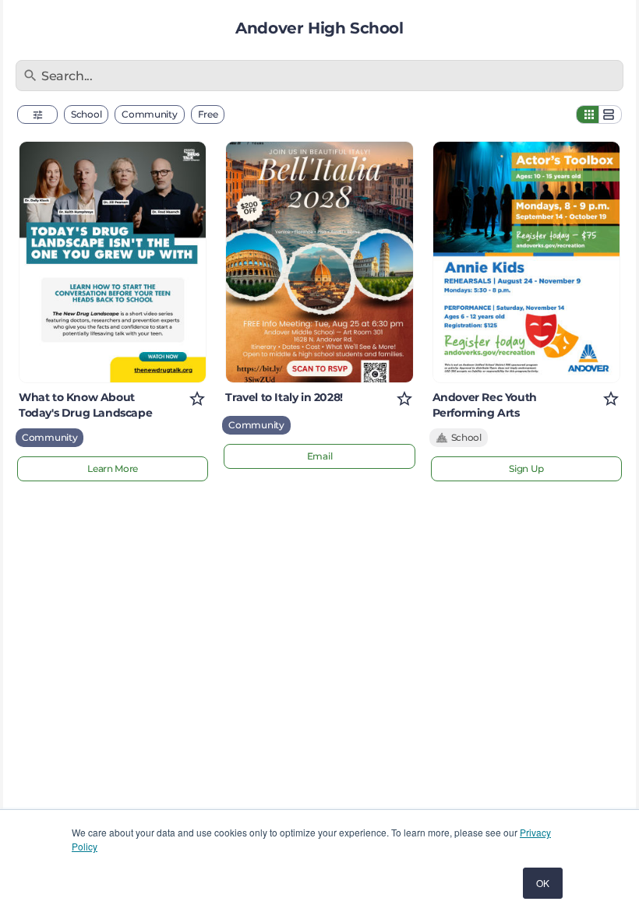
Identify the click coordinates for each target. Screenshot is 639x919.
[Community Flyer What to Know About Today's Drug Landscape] (113, 262)
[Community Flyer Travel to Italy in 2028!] (319, 262)
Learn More (112, 468)
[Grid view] (587, 114)
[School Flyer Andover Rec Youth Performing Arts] (526, 262)
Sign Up (526, 468)
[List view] (610, 114)
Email (320, 456)
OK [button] (542, 882)
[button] (37, 114)
